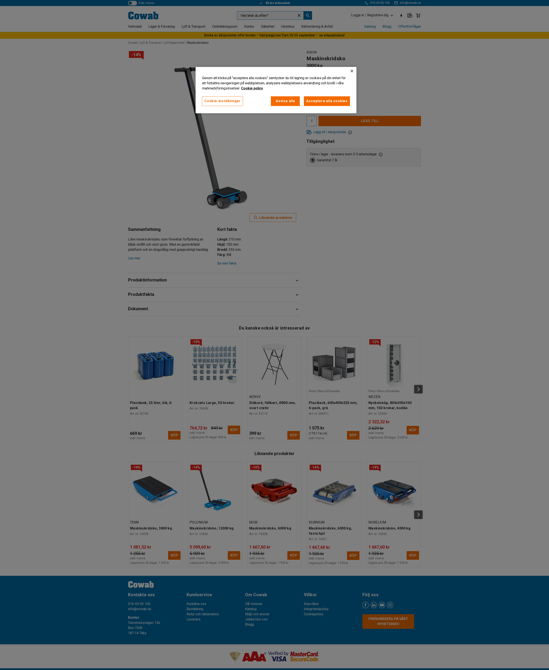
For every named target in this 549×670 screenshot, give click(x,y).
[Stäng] (352, 71)
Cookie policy (252, 88)
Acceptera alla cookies (327, 101)
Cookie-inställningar (222, 101)
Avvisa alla (285, 101)
